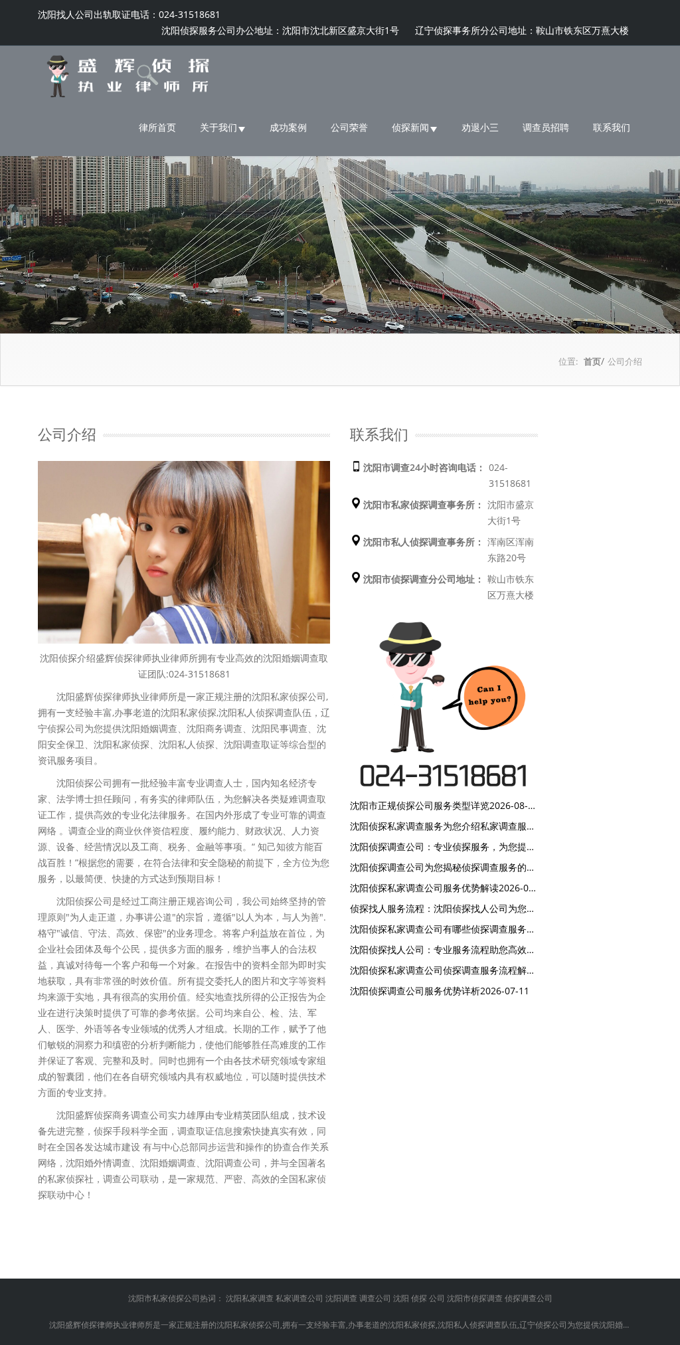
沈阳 (401, 1298)
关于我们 (218, 127)
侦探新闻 (410, 127)
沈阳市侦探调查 (475, 1298)
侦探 (419, 1298)
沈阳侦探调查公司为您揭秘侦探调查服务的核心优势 (443, 868)
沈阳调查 (341, 1298)
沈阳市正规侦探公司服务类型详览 (439, 806)
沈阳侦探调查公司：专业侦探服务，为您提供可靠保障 (443, 847)
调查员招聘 (546, 127)
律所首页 (157, 127)
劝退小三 (480, 127)
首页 (592, 361)
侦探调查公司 (528, 1298)
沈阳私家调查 (250, 1298)
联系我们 (611, 127)
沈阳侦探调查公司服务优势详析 (439, 990)
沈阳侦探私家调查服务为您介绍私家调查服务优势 (443, 827)
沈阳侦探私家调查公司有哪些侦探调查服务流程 (443, 930)
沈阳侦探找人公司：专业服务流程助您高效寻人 (443, 950)
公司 (437, 1298)
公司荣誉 (349, 127)
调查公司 (375, 1298)
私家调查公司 (299, 1298)
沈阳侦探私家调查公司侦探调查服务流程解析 (443, 971)
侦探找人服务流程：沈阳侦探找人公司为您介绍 (443, 909)
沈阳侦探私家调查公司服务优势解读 (443, 888)
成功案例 (288, 127)
